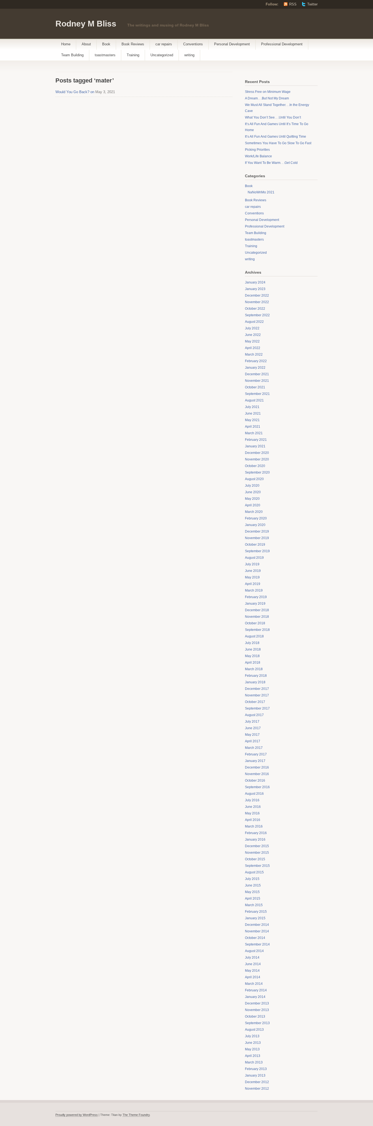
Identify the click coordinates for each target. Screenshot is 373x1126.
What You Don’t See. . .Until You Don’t (273, 117)
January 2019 (255, 603)
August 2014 (254, 951)
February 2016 (256, 833)
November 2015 (257, 853)
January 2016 (255, 839)
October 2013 (255, 1016)
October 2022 (255, 309)
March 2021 (254, 433)
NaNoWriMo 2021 (261, 192)
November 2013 (257, 1010)
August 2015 (254, 872)
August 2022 (254, 322)
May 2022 (252, 341)
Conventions (193, 44)
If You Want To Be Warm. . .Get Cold (271, 163)
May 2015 (252, 892)
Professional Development (282, 44)
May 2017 (252, 735)
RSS (293, 4)
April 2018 (252, 662)
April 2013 (252, 1056)
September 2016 (257, 787)
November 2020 (257, 459)
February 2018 (256, 676)
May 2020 (252, 499)
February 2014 (256, 990)
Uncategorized (161, 55)
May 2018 (252, 656)
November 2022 (257, 302)
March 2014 (254, 984)
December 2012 (257, 1082)
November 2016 (257, 774)
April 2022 (252, 348)
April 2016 (252, 820)
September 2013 (257, 1023)
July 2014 (252, 957)
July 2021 (252, 407)
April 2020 (252, 505)
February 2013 (256, 1069)
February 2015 (256, 912)
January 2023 (255, 289)
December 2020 (257, 453)
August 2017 (254, 715)
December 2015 (257, 846)
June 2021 (253, 413)
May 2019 (252, 577)
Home (65, 44)
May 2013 (252, 1049)
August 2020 (254, 479)
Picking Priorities (257, 150)
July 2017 (252, 721)
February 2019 (256, 597)
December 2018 (257, 610)
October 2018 (255, 623)
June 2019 (253, 571)
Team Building (72, 55)
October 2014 (255, 938)
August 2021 (254, 400)
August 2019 (254, 558)
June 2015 (253, 885)
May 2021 (252, 420)
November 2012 (257, 1088)
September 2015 (257, 866)
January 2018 (255, 682)
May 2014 (252, 971)
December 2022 (257, 295)
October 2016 (255, 780)
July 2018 (252, 643)
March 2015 (254, 905)
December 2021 (257, 374)
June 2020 (253, 492)
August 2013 (254, 1030)
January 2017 (255, 761)
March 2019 (254, 590)
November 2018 (257, 617)
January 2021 (255, 446)
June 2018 (253, 649)
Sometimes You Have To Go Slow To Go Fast (278, 143)
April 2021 (252, 426)
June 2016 (253, 807)
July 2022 (252, 328)
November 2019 (257, 538)
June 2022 (253, 335)
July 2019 (252, 564)
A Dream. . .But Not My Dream (267, 98)
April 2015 (252, 898)
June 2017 (253, 728)
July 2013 (252, 1036)
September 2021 (257, 394)
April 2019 (252, 584)
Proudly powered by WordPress (76, 1114)
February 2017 (256, 754)
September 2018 (257, 630)
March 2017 (254, 748)
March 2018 (254, 669)
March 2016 (254, 826)
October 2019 (255, 544)
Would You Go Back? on (74, 92)
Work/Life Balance (258, 156)
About (86, 44)
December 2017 (257, 689)
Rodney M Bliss (85, 23)
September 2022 (257, 315)
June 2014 (253, 964)
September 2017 (257, 708)
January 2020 (255, 525)
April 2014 (252, 977)
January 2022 (255, 368)
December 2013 (257, 1003)
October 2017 (255, 702)
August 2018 (254, 636)
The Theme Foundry (136, 1114)
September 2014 (257, 944)
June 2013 (253, 1043)
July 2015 (252, 879)
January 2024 (255, 282)
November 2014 (257, 931)
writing (189, 55)
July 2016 (252, 800)
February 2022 (256, 361)
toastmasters (105, 55)
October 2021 (255, 387)
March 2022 (254, 354)
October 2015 (255, 859)
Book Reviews (133, 44)
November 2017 (257, 695)
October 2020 (255, 466)
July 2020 (252, 485)
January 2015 (255, 918)
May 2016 (252, 813)
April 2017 (252, 741)
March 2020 (254, 512)
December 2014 (257, 925)
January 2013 (255, 1075)
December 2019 (257, 531)
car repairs (163, 44)
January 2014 (255, 997)
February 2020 (256, 518)
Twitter (312, 4)
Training (133, 55)
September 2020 (257, 472)
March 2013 (254, 1062)
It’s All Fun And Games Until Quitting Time (275, 136)
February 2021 (256, 440)
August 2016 (254, 794)
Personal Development (232, 44)
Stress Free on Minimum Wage (268, 92)
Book (106, 44)
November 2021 (257, 381)
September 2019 (257, 551)
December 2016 (257, 767)
